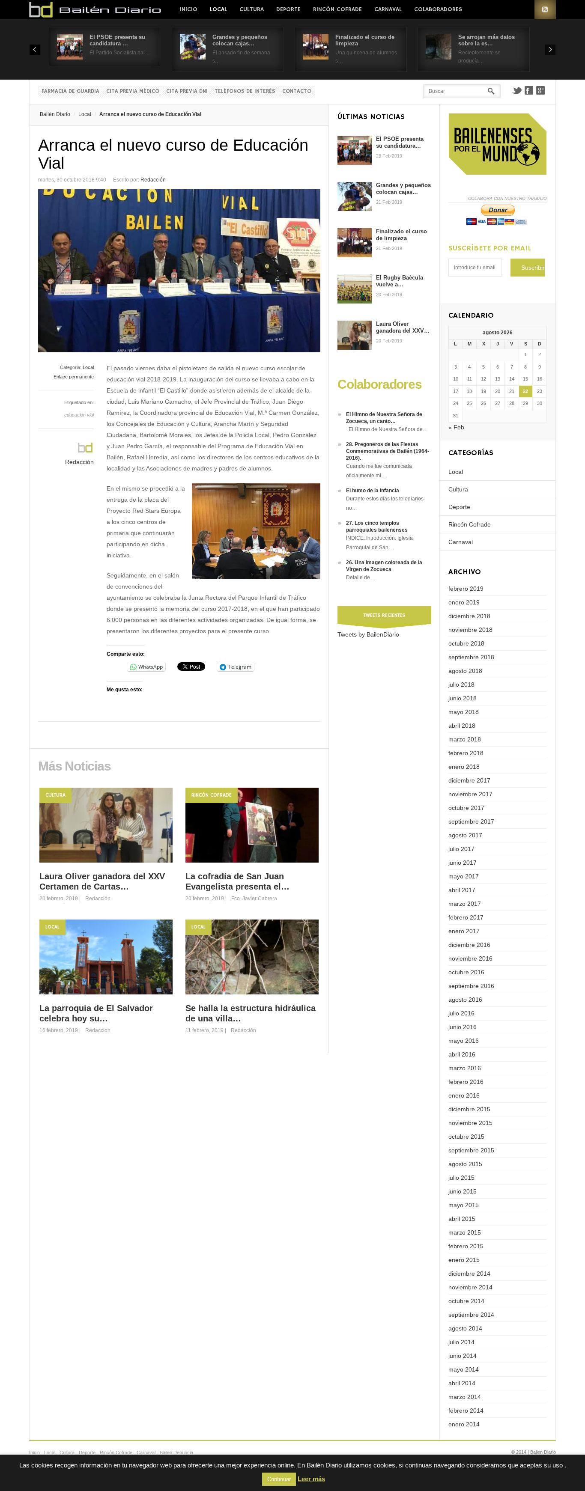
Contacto (296, 91)
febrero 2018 (466, 753)
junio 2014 (462, 1355)
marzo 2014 (464, 1396)
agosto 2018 (465, 670)
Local (218, 9)
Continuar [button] (279, 1479)
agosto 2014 (465, 1328)
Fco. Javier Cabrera (254, 899)
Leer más (311, 1478)
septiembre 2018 (471, 657)
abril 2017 (461, 890)
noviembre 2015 (470, 1122)
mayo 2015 (463, 1205)
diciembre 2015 (469, 1109)
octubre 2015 (466, 1136)
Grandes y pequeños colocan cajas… (239, 40)
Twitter (517, 90)
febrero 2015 (466, 1246)
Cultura (251, 9)
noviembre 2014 (470, 1287)
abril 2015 (461, 1218)
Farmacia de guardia (70, 91)
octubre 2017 (466, 807)
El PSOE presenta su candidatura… (400, 142)
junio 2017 (462, 862)
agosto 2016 (465, 999)
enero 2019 (464, 602)
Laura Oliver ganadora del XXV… (403, 327)
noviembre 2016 (470, 958)
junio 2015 (462, 1191)
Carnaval (388, 9)
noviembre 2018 (470, 629)
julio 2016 (461, 1013)
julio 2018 (461, 684)
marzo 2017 (464, 903)
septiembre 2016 (471, 985)
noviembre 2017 (470, 794)
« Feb (456, 427)
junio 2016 (462, 1027)
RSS (545, 9)
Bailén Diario (55, 114)
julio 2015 (461, 1177)
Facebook (529, 90)
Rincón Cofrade (337, 9)
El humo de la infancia (372, 491)
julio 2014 (461, 1342)
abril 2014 (461, 1383)
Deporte (288, 9)
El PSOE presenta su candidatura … (117, 40)
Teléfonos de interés (245, 91)
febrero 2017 (466, 917)
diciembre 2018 (469, 616)
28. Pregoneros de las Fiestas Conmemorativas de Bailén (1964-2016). (387, 451)
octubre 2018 (466, 643)
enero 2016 (464, 1095)
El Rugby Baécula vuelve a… (399, 281)
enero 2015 (464, 1259)
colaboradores (438, 9)
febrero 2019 (466, 588)
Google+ (541, 90)
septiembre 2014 (471, 1314)
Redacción (153, 180)
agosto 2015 (465, 1164)
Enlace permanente (74, 376)
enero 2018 (464, 766)
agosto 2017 (465, 835)
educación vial (79, 414)
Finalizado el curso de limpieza (401, 234)
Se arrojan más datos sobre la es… (486, 40)
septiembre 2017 (471, 821)
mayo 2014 (463, 1369)
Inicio (188, 9)
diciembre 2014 (469, 1273)
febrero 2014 (466, 1410)
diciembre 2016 (469, 944)
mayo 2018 (463, 711)
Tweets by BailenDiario (368, 634)
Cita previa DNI (187, 91)
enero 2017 (464, 931)
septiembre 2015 (471, 1150)
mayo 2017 (463, 876)
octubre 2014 (466, 1301)
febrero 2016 (466, 1081)
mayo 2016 (463, 1040)
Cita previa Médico (132, 91)
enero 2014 (464, 1424)
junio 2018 (462, 698)
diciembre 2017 (469, 780)
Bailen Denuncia (176, 1452)
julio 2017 (461, 848)
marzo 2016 (464, 1068)
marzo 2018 (464, 739)
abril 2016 (461, 1054)
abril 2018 (461, 725)
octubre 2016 (466, 972)
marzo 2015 (464, 1232)
